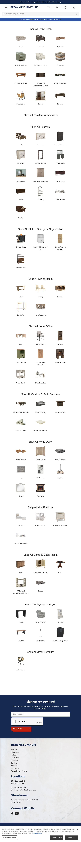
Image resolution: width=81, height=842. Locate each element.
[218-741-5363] (65, 7)
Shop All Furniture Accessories (41, 115)
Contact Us (15, 768)
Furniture (14, 750)
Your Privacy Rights (9, 837)
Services (14, 763)
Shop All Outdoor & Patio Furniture (40, 394)
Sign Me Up (17, 729)
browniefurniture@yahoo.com (26, 790)
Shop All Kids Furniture (40, 507)
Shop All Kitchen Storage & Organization (40, 229)
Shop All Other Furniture (40, 651)
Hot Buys (14, 755)
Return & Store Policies (19, 771)
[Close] (77, 829)
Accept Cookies (57, 837)
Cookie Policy (37, 833)
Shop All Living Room (40, 29)
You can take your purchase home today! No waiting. (40, 2)
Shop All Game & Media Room (41, 554)
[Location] (56, 7)
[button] (6, 7)
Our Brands (15, 758)
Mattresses (15, 752)
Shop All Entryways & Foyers (40, 604)
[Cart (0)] (73, 7)
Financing (14, 760)
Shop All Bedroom (40, 127)
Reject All (71, 837)
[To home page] (24, 7)
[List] (48, 7)
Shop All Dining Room (40, 278)
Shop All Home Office (41, 326)
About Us (14, 766)
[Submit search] (75, 14)
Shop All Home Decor (41, 441)
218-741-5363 (21, 787)
